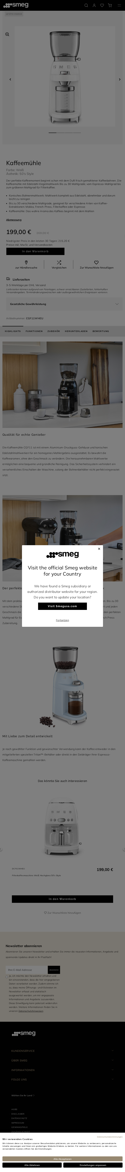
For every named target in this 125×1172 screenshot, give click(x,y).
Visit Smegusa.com (62, 606)
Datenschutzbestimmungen (110, 1136)
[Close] (99, 548)
